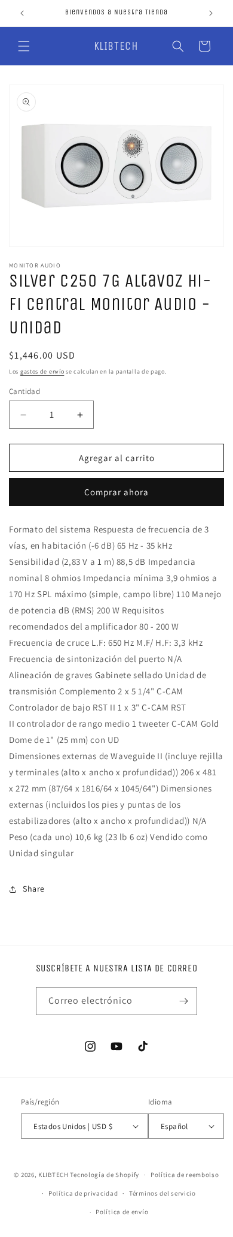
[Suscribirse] (183, 1001)
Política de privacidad (83, 1193)
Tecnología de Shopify (104, 1174)
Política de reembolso (185, 1174)
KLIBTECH (53, 1174)
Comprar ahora (116, 492)
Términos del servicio (162, 1193)
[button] (24, 46)
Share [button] (34, 888)
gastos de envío (42, 371)
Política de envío (122, 1212)
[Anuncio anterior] (22, 13)
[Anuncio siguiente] (211, 13)
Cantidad (24, 391)
